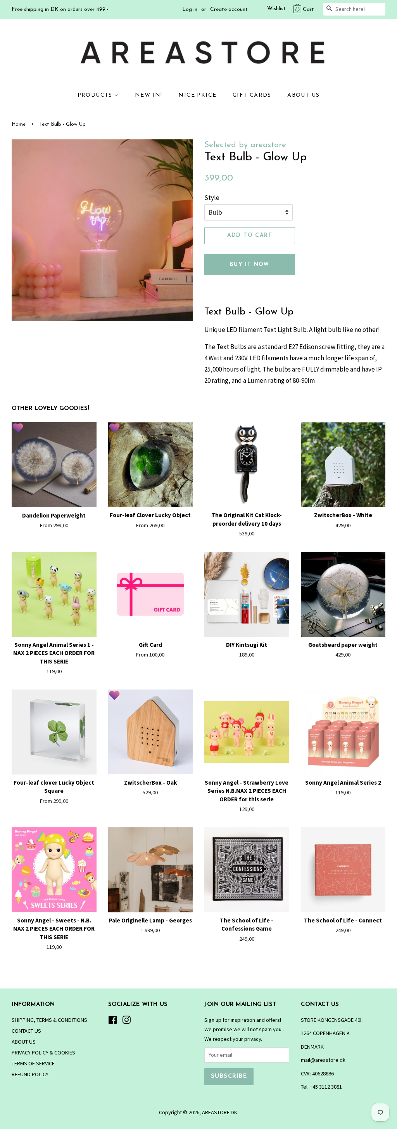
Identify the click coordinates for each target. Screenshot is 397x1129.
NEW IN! (148, 95)
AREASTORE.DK (219, 1112)
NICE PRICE (197, 95)
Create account (229, 9)
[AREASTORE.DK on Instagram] (126, 1021)
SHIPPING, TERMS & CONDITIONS (49, 1019)
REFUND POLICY (30, 1074)
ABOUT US (303, 95)
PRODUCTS (96, 95)
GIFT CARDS (252, 95)
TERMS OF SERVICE (33, 1063)
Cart (308, 9)
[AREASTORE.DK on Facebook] (112, 1021)
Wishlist (276, 9)
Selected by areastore (245, 145)
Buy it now (249, 264)
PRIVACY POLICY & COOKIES (43, 1052)
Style (211, 197)
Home (19, 124)
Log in (189, 9)
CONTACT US (26, 1030)
